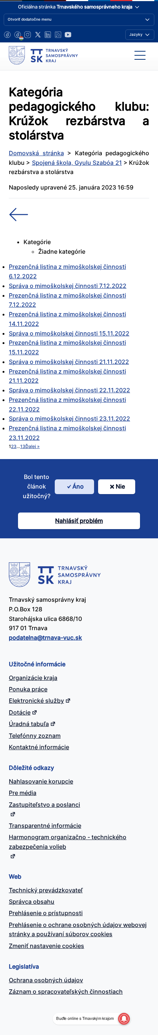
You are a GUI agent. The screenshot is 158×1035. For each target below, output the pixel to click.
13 (22, 446)
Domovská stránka (36, 153)
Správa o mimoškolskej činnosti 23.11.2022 (69, 418)
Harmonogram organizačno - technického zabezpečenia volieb (67, 841)
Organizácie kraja (33, 677)
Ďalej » (32, 446)
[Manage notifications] (124, 1019)
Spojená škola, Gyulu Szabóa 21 (77, 162)
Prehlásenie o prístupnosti (46, 913)
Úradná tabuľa (29, 723)
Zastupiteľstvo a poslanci (44, 804)
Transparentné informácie (45, 825)
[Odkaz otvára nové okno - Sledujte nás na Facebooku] (7, 34)
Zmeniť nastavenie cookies (46, 945)
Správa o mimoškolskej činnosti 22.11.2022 (69, 390)
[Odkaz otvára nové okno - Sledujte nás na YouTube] (68, 34)
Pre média (22, 792)
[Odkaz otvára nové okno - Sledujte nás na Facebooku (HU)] (17, 34)
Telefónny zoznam (35, 735)
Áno (78, 486)
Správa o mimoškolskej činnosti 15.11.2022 (69, 333)
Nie (120, 486)
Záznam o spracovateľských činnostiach (66, 991)
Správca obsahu (31, 901)
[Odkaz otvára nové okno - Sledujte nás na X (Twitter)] (38, 34)
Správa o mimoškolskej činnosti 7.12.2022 (67, 285)
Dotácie (19, 712)
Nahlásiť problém (79, 520)
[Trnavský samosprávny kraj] (43, 55)
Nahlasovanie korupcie (41, 781)
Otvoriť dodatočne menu (29, 19)
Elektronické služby (36, 700)
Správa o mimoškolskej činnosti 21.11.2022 (69, 361)
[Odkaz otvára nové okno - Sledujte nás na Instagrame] (27, 34)
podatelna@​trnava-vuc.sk (45, 637)
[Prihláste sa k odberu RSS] (58, 34)
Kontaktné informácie (39, 747)
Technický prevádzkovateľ (46, 890)
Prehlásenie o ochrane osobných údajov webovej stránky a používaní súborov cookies (78, 929)
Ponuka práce (28, 689)
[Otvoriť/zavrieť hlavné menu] (140, 55)
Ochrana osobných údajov (46, 980)
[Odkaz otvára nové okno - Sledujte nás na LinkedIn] (47, 34)
